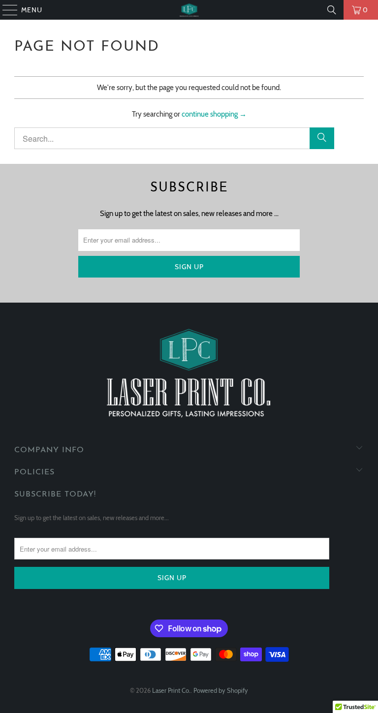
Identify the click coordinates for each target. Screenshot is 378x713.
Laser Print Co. (171, 690)
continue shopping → (214, 114)
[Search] (331, 10)
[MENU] (5, 10)
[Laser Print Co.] (189, 10)
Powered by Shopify (220, 690)
